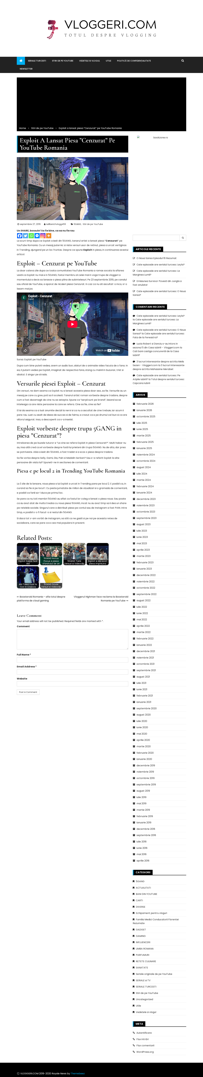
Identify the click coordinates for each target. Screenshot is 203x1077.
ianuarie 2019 (144, 822)
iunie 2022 (142, 613)
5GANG (77, 224)
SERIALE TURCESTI (37, 60)
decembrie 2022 (146, 575)
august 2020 (144, 714)
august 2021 (143, 676)
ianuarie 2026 (144, 410)
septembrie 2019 (146, 784)
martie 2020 (144, 746)
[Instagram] (42, 235)
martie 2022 (144, 632)
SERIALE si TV (143, 980)
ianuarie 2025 (144, 448)
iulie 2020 (142, 721)
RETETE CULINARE (146, 961)
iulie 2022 (142, 607)
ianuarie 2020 (144, 759)
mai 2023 (142, 543)
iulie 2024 (142, 473)
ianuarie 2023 (144, 568)
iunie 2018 (142, 848)
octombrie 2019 (146, 778)
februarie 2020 (145, 753)
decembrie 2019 (146, 765)
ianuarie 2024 (144, 492)
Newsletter (26, 68)
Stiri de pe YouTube (62, 60)
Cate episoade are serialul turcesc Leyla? (161, 264)
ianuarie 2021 (144, 702)
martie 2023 (144, 556)
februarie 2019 (145, 816)
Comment (23, 626)
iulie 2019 (141, 797)
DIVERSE (140, 907)
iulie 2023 (142, 530)
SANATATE (142, 967)
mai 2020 (142, 733)
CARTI (139, 900)
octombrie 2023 (146, 511)
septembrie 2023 (146, 518)
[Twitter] (25, 235)
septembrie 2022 (146, 594)
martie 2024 (144, 480)
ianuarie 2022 (144, 645)
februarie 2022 (145, 638)
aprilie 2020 (143, 740)
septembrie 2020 (147, 708)
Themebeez (78, 1073)
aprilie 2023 (143, 550)
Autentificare (144, 1033)
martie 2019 (143, 810)
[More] (48, 235)
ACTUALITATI (143, 887)
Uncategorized (144, 999)
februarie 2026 (145, 404)
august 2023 (144, 524)
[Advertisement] (101, 101)
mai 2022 (142, 619)
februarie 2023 (145, 562)
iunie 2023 (142, 537)
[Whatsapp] (31, 235)
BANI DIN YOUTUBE (146, 894)
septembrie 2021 (146, 670)
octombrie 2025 (146, 416)
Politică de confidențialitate (134, 60)
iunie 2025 (142, 429)
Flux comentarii (145, 1045)
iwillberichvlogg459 (56, 224)
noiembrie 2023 (146, 505)
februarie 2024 (145, 486)
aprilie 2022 (143, 626)
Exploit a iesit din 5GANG (57, 240)
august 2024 (144, 467)
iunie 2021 (142, 689)
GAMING (141, 936)
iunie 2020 (142, 727)
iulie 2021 (141, 683)
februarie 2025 (145, 442)
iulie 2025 (142, 423)
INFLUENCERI (143, 942)
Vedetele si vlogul (89, 60)
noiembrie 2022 (146, 581)
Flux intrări (142, 1039)
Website (22, 678)
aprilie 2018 (143, 860)
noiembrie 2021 (145, 657)
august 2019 (143, 791)
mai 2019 (141, 803)
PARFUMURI (142, 955)
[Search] (183, 238)
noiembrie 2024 (146, 454)
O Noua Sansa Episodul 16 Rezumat (157, 258)
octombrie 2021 (146, 664)
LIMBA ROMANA (145, 948)
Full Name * (24, 654)
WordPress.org (145, 1052)
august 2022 (144, 600)
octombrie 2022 (146, 588)
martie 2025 (144, 435)
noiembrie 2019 (145, 771)
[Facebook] (19, 235)
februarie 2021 (145, 695)
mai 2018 (142, 854)
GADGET (141, 929)
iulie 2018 (142, 841)
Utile (108, 60)
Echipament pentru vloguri (151, 913)
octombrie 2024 (146, 461)
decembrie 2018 (146, 829)
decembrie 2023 (146, 499)
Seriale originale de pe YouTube (154, 974)
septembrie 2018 (146, 835)
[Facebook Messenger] (37, 235)
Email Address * (27, 666)
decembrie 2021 (146, 651)
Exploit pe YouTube (35, 359)
